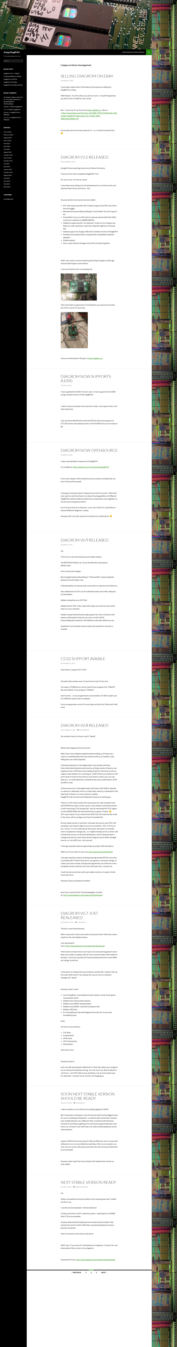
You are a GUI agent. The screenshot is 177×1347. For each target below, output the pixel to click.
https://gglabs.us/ (94, 110)
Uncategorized (8, 199)
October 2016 (8, 172)
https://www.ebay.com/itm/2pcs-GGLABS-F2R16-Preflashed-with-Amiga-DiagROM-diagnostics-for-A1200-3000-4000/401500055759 (89, 116)
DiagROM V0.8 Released (84, 725)
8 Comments (80, 1103)
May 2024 (7, 143)
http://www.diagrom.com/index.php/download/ (83, 895)
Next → (104, 1272)
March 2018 (7, 158)
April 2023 (7, 146)
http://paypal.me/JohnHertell (100, 852)
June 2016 (7, 181)
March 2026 (7, 132)
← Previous (76, 1272)
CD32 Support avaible (83, 658)
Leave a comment (81, 1187)
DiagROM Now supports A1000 (86, 378)
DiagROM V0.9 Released (84, 540)
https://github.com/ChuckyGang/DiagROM (91, 467)
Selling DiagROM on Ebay (87, 76)
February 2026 (8, 135)
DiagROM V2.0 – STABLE (12, 73)
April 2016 (7, 187)
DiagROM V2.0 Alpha (10, 82)
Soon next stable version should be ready (88, 1096)
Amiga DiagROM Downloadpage (133, 52)
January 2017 (8, 169)
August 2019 (8, 152)
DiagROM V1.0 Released (84, 157)
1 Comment (81, 922)
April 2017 (7, 166)
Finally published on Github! (12, 76)
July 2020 (7, 149)
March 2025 (7, 140)
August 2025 (8, 138)
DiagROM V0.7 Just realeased (79, 915)
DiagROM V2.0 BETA (10, 79)
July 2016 (7, 178)
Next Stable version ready (88, 1182)
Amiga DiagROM (12, 52)
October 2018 (8, 155)
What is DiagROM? (16, 107)
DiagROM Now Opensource (89, 450)
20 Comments (84, 730)
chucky (6, 107)
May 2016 (7, 184)
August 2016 (8, 175)
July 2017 (7, 164)
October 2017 (8, 161)
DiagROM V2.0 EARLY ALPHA (13, 85)
